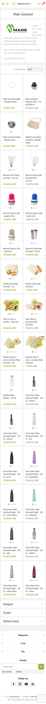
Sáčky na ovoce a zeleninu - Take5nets (11, 320)
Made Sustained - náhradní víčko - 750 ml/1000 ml (33, 102)
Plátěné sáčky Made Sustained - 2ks (10, 285)
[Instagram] (20, 684)
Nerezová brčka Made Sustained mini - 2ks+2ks (34, 178)
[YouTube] (26, 684)
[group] (11, 123)
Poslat (41, 666)
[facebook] (13, 684)
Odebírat (9, 671)
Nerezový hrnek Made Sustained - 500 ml (34, 250)
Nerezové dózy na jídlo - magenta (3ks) (11, 214)
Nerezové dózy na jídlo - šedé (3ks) (11, 250)
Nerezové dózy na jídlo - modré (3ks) (34, 214)
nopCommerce (15, 696)
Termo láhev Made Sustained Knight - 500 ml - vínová (34, 588)
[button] (11, 131)
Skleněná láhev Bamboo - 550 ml (9, 396)
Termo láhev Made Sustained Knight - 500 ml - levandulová (34, 474)
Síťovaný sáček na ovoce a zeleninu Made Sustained (34, 360)
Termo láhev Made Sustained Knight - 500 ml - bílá (34, 436)
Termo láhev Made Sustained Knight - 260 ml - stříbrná (34, 398)
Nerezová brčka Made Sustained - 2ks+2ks (11, 176)
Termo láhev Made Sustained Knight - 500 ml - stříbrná (34, 550)
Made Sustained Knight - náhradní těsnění (11, 100)
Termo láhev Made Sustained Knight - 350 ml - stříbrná (11, 436)
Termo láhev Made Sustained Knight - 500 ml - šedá (11, 550)
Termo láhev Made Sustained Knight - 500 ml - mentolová (34, 512)
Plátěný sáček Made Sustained (33, 285)
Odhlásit (19, 671)
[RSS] (33, 684)
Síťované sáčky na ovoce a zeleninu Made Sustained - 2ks (11, 360)
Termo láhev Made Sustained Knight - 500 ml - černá (11, 474)
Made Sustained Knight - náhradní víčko (11, 138)
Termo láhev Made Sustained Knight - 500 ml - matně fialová (11, 512)
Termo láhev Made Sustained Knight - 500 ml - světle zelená (11, 588)
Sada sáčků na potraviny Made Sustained (31, 322)
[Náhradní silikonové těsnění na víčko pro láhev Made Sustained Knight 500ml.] (11, 85)
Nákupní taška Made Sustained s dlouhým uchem (33, 140)
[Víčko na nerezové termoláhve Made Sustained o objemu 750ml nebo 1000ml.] (34, 85)
